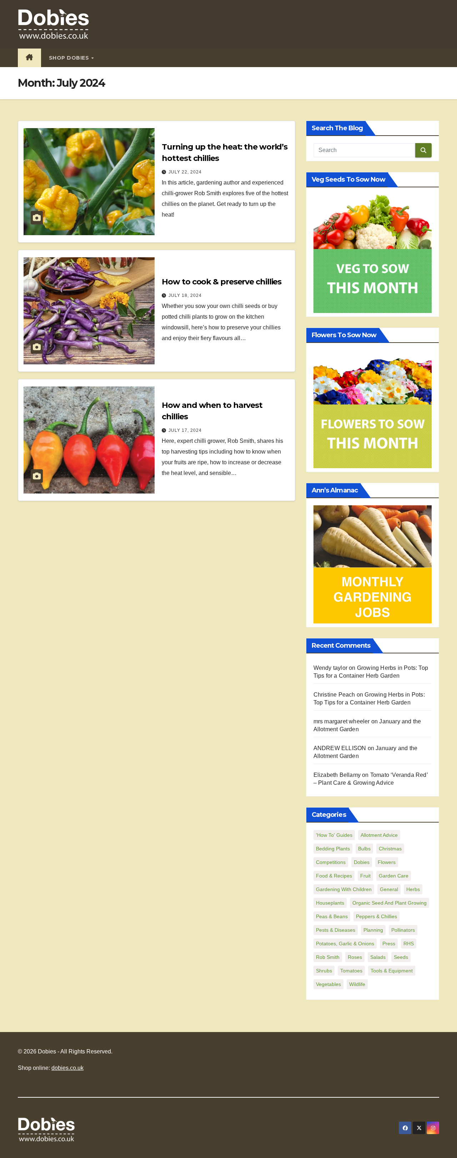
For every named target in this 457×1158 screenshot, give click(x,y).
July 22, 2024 (185, 172)
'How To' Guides (334, 835)
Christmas (390, 848)
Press (388, 943)
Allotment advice (379, 835)
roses (355, 957)
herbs (413, 889)
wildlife (357, 984)
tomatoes (351, 971)
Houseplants (330, 903)
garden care (393, 876)
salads (378, 957)
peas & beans (332, 916)
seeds (401, 957)
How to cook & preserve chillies (221, 282)
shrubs (324, 971)
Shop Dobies (70, 58)
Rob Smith (328, 957)
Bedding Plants (333, 848)
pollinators (403, 930)
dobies (362, 862)
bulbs (364, 848)
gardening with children (344, 889)
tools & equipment (392, 971)
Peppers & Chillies (376, 916)
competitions (331, 862)
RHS (408, 943)
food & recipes (334, 876)
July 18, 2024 (185, 295)
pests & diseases (335, 930)
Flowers (387, 862)
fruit (365, 876)
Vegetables (328, 984)
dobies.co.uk (67, 1068)
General (389, 889)
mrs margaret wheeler (341, 721)
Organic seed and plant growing (389, 903)
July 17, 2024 (185, 430)
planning (373, 930)
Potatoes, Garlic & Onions (345, 943)
